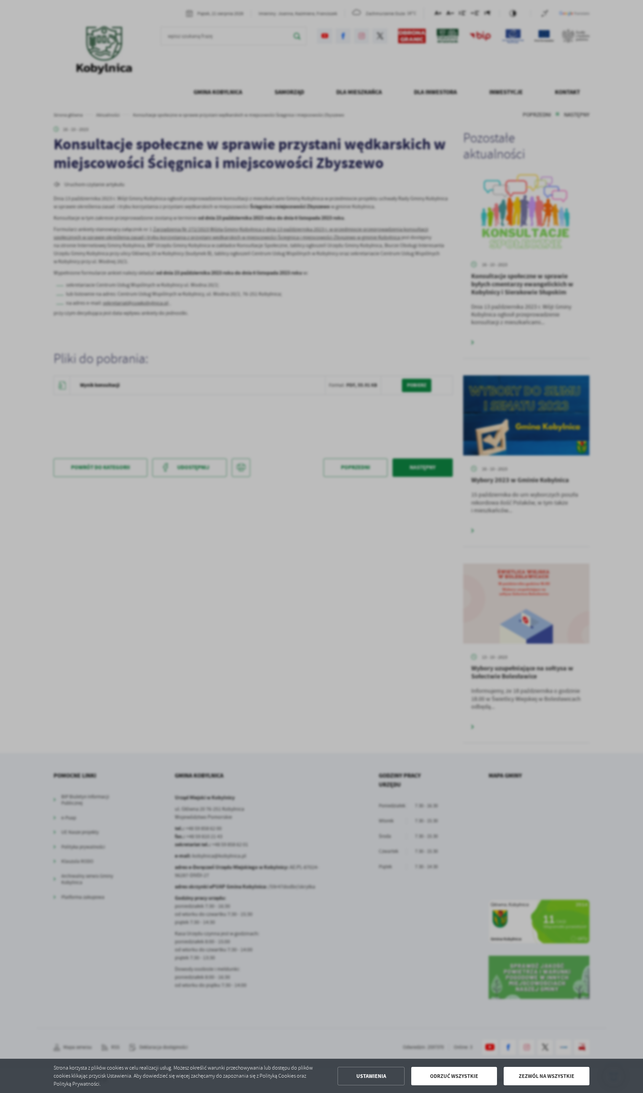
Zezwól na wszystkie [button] (546, 1076)
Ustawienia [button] (371, 1076)
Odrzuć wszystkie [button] (454, 1076)
